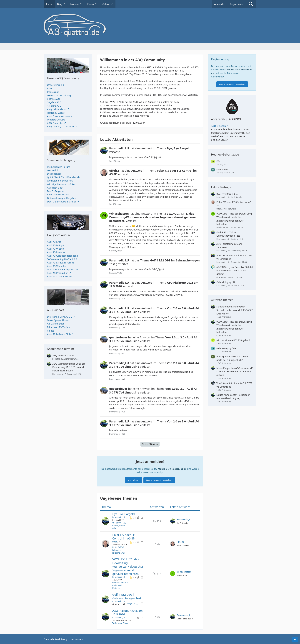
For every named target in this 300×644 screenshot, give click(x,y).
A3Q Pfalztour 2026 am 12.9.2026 (127, 612)
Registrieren (236, 3)
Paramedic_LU (118, 517)
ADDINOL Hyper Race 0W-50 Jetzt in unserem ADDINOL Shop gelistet (234, 270)
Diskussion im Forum (58, 166)
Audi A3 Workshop (57, 266)
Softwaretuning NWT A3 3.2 (62, 259)
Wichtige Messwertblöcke (61, 184)
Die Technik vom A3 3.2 (59, 316)
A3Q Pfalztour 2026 (63, 355)
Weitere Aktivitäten (150, 444)
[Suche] (250, 4)
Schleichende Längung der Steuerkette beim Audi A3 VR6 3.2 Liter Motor (234, 310)
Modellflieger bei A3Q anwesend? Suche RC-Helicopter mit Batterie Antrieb (234, 371)
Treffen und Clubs (120, 623)
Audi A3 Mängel (55, 245)
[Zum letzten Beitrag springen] (172, 521)
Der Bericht (53, 170)
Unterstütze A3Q (56, 119)
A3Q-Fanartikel (55, 123)
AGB (49, 88)
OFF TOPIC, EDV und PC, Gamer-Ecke (119, 525)
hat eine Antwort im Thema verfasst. (151, 150)
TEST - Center (133, 604)
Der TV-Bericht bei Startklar (61, 201)
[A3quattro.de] (150, 26)
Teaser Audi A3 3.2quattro (61, 269)
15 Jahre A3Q (54, 105)
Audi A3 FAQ (54, 241)
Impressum (53, 91)
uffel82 (115, 541)
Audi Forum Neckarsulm (60, 116)
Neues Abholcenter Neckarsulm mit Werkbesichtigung (233, 396)
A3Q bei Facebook (57, 109)
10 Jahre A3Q (54, 102)
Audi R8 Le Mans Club (59, 334)
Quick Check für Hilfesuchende (63, 177)
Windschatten (184, 571)
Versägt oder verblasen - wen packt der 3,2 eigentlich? (232, 358)
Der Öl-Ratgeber (56, 191)
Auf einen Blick (55, 187)
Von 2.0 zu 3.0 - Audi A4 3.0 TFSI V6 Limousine (234, 257)
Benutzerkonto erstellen (159, 480)
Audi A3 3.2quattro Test (59, 276)
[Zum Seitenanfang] (295, 639)
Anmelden (219, 3)
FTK (218, 161)
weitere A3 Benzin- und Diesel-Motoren (120, 585)
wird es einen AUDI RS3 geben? (233, 340)
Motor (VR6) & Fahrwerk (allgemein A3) (118, 550)
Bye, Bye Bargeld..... (125, 514)
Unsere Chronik (55, 84)
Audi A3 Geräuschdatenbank (62, 255)
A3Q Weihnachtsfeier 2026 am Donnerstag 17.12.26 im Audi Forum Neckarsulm (68, 367)
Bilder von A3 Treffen (58, 327)
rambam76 (222, 169)
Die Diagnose (54, 173)
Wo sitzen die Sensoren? (60, 180)
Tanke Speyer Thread (58, 320)
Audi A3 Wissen (55, 248)
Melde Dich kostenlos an (172, 468)
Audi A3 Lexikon (56, 252)
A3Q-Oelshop (218, 125)
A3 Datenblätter (55, 323)
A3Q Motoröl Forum (58, 194)
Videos (50, 330)
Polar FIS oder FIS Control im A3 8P (123, 536)
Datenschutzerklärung (59, 95)
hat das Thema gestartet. (154, 262)
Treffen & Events (56, 112)
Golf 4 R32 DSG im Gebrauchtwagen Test (126, 596)
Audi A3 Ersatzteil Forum (60, 262)
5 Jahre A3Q (53, 98)
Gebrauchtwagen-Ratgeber (61, 197)
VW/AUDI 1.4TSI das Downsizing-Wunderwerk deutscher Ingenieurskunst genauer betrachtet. (127, 566)
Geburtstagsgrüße (226, 282)
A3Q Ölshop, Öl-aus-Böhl (60, 126)
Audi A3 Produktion (57, 272)
